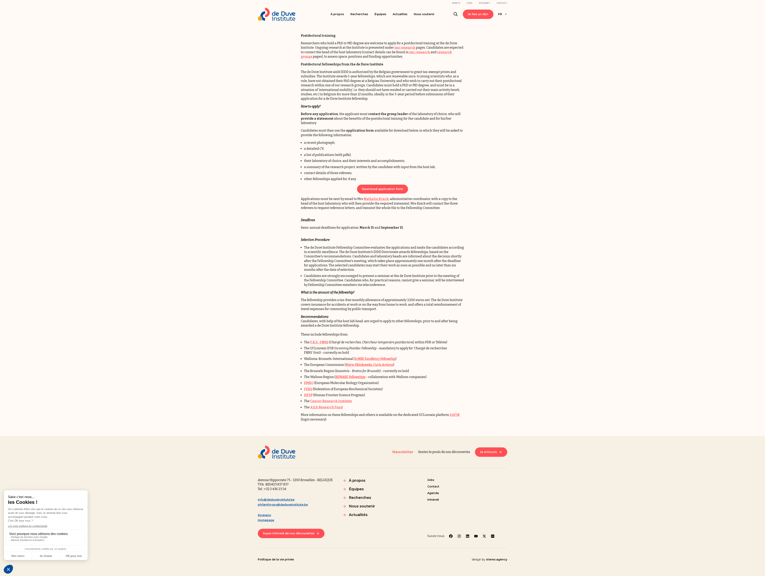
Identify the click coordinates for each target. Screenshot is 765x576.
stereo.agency (496, 559)
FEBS (308, 389)
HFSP (308, 395)
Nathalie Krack (376, 199)
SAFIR (455, 415)
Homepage (266, 520)
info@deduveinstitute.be (276, 499)
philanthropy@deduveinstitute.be (283, 504)
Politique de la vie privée (276, 559)
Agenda (433, 493)
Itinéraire (264, 515)
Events (456, 3)
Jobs (470, 3)
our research (404, 47)
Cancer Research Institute (331, 401)
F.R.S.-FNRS (319, 342)
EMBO (309, 383)
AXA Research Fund (326, 407)
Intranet (484, 3)
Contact (501, 3)
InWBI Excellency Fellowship (375, 359)
